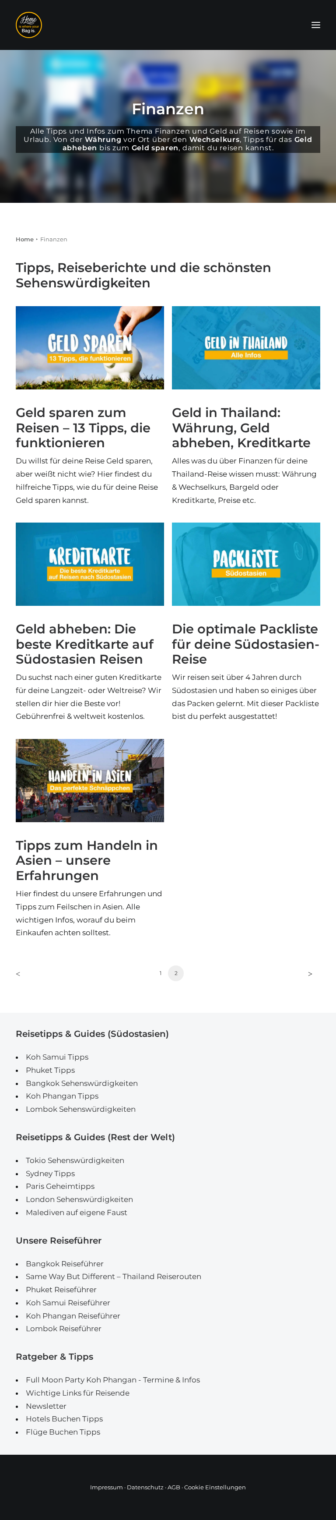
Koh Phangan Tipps (62, 1096)
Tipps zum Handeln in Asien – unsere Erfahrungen (87, 861)
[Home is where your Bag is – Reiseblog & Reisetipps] (168, 25)
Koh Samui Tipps (57, 1057)
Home (25, 239)
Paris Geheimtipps (60, 1186)
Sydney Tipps (50, 1173)
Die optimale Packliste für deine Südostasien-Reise (245, 644)
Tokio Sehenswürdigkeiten (75, 1160)
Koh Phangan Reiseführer (73, 1315)
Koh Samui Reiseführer (68, 1302)
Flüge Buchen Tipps (63, 1432)
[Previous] (27, 976)
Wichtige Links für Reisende (78, 1393)
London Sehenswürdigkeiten (79, 1199)
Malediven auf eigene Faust (76, 1212)
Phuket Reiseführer (61, 1289)
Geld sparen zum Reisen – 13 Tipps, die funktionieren (83, 428)
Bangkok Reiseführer (65, 1263)
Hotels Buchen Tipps (64, 1418)
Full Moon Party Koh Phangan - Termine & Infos (113, 1379)
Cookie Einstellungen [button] (215, 1487)
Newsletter (46, 1406)
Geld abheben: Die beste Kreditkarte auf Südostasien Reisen (85, 644)
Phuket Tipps (50, 1070)
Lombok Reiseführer (64, 1328)
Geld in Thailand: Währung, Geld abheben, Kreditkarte (241, 428)
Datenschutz (145, 1487)
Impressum (106, 1487)
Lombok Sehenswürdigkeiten (81, 1109)
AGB (174, 1487)
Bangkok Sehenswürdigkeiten (82, 1083)
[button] (316, 25)
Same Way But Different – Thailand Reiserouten (113, 1276)
